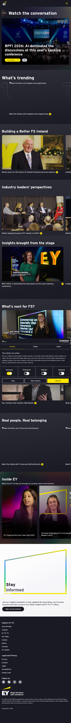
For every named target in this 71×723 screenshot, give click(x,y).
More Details (11, 60)
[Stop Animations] (58, 21)
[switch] (26, 373)
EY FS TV (5, 633)
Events (4, 643)
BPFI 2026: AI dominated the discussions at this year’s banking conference (27, 285)
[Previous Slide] (62, 21)
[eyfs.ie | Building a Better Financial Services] (4, 3)
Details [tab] (35, 346)
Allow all (58, 381)
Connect (5, 646)
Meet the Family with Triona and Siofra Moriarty (21, 464)
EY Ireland (5, 650)
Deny (13, 381)
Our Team (5, 636)
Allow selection (35, 381)
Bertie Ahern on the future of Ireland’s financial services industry (28, 172)
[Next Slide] (66, 21)
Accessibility (6, 669)
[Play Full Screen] (24, 60)
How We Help (6, 626)
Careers (4, 640)
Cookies (5, 663)
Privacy (4, 659)
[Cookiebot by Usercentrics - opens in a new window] (61, 341)
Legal (4, 666)
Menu (66, 3)
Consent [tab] (12, 346)
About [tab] (59, 346)
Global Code (6, 673)
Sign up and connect (13, 609)
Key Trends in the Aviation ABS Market (18, 403)
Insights (5, 630)
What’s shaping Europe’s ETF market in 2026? (20, 233)
